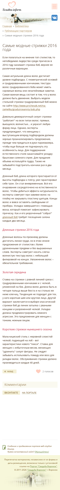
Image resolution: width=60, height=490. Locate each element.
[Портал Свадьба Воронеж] (12, 6)
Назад (10, 371)
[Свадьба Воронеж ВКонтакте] (55, 18)
